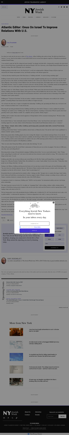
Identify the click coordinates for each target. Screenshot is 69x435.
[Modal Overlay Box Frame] (34, 217)
